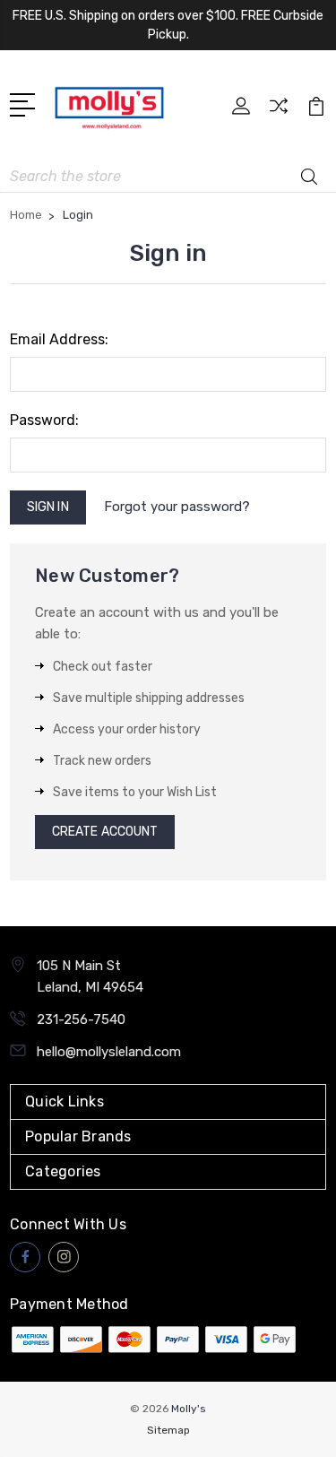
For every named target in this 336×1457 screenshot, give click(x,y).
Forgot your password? (177, 507)
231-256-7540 (81, 1019)
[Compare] (279, 111)
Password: (44, 420)
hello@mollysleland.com (109, 1052)
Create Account (105, 831)
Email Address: (59, 339)
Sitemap (168, 1430)
